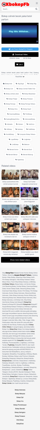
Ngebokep (20, 160)
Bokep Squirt (27, 109)
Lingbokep (27, 139)
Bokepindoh (27, 304)
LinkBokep (15, 144)
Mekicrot (26, 144)
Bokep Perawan (27, 99)
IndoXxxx (31, 124)
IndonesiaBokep (30, 119)
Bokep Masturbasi (29, 94)
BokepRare (20, 423)
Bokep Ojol (20, 397)
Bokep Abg (32, 83)
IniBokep (9, 129)
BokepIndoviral (7, 361)
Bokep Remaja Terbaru (28, 104)
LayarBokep (14, 139)
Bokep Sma (13, 109)
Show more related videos (20, 259)
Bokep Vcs (20, 401)
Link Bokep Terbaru (8, 284)
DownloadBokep (14, 114)
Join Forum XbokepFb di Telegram (22, 49)
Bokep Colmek (6, 383)
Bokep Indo (8, 83)
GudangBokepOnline (12, 119)
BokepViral (27, 302)
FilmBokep (28, 114)
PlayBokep (11, 345)
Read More (19, 76)
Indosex (20, 124)
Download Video (21, 54)
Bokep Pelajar (12, 99)
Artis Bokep (20, 420)
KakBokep (31, 129)
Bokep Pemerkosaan (20, 405)
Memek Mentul (12, 154)
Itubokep (20, 129)
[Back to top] (36, 426)
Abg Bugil (20, 83)
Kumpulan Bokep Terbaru (27, 134)
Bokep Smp (13, 329)
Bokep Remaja (10, 104)
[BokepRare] (15, 4)
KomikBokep (10, 134)
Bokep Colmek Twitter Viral (26, 89)
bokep (33, 331)
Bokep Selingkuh (20, 412)
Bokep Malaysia (20, 393)
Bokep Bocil (14, 376)
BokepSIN (20, 340)
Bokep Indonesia (20, 390)
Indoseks (9, 124)
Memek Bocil (28, 149)
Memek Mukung (28, 154)
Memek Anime (13, 149)
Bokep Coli (9, 89)
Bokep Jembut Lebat (12, 94)
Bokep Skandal (20, 408)
